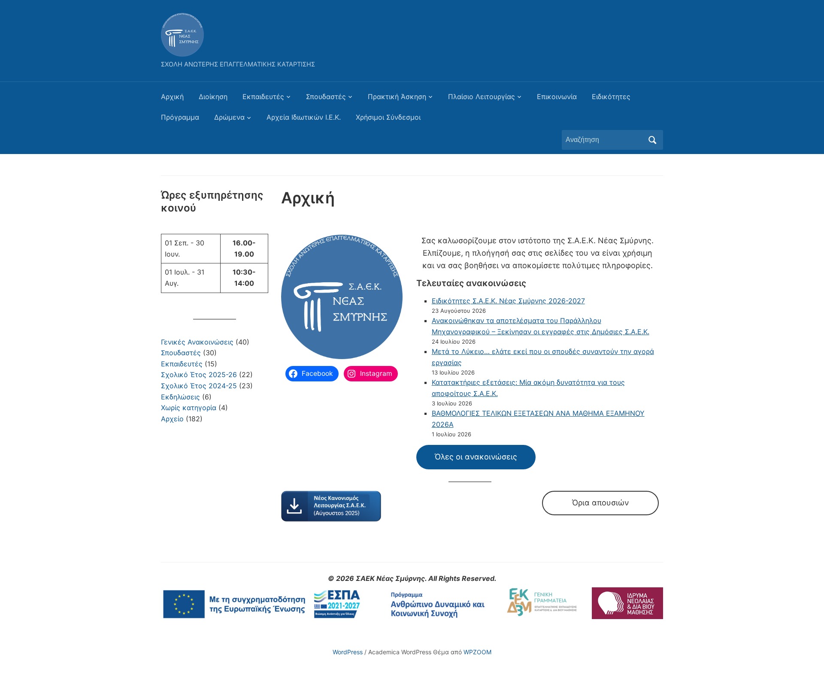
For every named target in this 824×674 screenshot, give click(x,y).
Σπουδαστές (326, 96)
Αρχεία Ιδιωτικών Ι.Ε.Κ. (304, 117)
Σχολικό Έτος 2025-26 (199, 374)
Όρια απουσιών (600, 502)
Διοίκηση (213, 96)
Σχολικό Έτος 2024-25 (199, 385)
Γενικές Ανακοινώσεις (197, 342)
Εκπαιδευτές (263, 96)
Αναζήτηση (652, 139)
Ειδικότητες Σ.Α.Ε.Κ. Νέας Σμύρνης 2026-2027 (508, 300)
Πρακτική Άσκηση (397, 96)
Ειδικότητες (611, 96)
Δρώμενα (229, 117)
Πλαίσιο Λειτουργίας (481, 96)
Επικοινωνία (557, 96)
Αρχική (172, 96)
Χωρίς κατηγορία (188, 407)
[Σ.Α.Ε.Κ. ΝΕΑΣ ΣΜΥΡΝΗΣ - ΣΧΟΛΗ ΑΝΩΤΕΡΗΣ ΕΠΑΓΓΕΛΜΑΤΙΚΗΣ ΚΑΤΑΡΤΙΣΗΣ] (182, 34)
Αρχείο (172, 418)
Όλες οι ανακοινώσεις (476, 456)
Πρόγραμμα (180, 117)
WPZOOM (477, 652)
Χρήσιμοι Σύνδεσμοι (388, 117)
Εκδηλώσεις (180, 397)
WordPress (348, 652)
